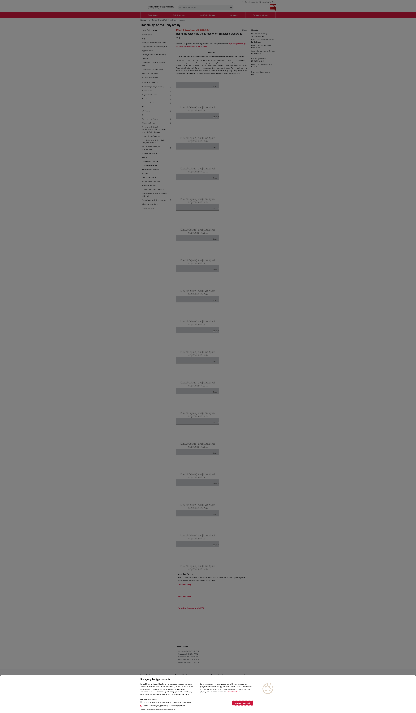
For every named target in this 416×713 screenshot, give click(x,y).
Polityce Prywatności (233, 692)
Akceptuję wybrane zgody (242, 703)
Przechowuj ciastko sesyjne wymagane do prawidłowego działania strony (167, 702)
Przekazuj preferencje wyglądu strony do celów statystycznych (164, 706)
